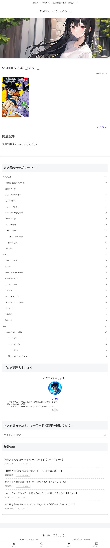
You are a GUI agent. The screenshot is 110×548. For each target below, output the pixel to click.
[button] (105, 434)
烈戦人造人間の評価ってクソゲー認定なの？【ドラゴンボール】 (36, 482)
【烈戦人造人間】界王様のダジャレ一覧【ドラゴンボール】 (34, 471)
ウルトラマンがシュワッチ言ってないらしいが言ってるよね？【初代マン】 (41, 493)
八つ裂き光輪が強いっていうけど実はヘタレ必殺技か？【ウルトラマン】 (40, 504)
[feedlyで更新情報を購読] (52, 410)
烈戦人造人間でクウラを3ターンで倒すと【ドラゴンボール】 (34, 459)
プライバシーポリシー (28, 539)
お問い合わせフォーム (81, 539)
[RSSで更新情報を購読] (57, 410)
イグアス (55, 399)
